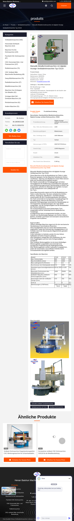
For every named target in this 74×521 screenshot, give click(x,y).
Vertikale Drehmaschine (56, 407)
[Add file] (38, 518)
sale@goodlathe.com (50, 1)
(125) (11, 51)
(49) (14, 73)
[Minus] (69, 478)
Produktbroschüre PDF (43, 81)
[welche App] (15, 130)
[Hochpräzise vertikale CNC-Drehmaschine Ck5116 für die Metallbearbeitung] (20, 436)
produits (13, 25)
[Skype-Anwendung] (10, 130)
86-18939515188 (66, 1)
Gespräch (64, 5)
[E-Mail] (19, 130)
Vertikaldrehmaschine (24, 25)
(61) (13, 91)
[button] (34, 62)
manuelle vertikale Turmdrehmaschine (42, 403)
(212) (12, 45)
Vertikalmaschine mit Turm (39, 407)
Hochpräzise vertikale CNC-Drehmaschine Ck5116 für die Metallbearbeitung (17, 452)
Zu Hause (5, 25)
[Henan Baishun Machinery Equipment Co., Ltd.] (12, 5)
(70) (12, 68)
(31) (12, 106)
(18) (13, 86)
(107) (14, 63)
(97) (14, 57)
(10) (13, 97)
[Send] (69, 518)
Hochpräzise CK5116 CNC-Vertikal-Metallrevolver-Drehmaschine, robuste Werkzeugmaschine (50, 452)
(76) (14, 78)
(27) (13, 82)
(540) (14, 40)
